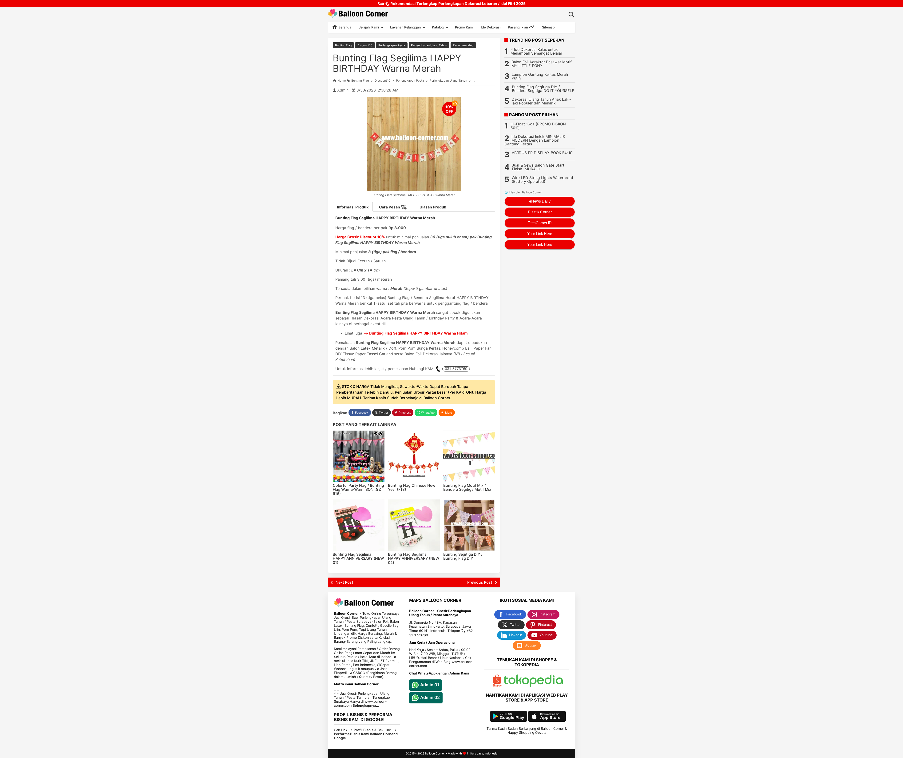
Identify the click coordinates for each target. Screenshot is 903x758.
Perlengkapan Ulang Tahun (429, 45)
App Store (550, 717)
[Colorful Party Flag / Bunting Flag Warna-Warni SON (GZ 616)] (358, 456)
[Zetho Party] (497, 686)
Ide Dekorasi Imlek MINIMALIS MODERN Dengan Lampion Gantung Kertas (534, 140)
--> (415, 333)
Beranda (344, 27)
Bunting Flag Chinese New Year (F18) (411, 487)
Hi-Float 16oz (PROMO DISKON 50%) (538, 126)
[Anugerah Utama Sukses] (533, 686)
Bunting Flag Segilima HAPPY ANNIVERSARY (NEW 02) (413, 558)
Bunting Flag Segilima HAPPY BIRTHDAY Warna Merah (397, 63)
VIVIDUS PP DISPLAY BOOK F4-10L (543, 152)
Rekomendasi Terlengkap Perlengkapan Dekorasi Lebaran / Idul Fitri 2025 (452, 3)
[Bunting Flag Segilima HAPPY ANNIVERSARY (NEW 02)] (414, 525)
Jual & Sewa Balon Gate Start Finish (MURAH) (538, 167)
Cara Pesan (390, 207)
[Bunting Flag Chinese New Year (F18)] (414, 456)
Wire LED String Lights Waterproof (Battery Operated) (542, 179)
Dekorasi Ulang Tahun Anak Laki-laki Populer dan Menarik (541, 101)
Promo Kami (464, 27)
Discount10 (364, 45)
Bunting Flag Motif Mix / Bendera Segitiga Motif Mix (467, 487)
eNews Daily (540, 201)
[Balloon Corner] (358, 14)
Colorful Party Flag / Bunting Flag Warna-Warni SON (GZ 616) (358, 489)
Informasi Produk (352, 207)
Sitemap (548, 27)
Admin (343, 90)
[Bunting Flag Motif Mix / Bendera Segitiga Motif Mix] (469, 456)
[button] (447, 412)
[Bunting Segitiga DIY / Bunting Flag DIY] (469, 525)
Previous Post (479, 582)
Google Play (512, 717)
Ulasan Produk (433, 207)
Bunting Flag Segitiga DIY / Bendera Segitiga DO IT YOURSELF (543, 88)
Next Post (344, 582)
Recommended (463, 45)
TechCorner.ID (540, 223)
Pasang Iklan (518, 27)
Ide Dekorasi (490, 27)
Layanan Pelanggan (405, 27)
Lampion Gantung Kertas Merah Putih (540, 76)
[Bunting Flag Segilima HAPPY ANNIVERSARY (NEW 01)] (358, 525)
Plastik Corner (540, 212)
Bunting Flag (343, 45)
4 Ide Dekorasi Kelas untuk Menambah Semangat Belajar (536, 51)
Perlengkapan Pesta (391, 45)
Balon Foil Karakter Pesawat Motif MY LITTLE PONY (541, 64)
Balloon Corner (435, 753)
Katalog (438, 27)
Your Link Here (539, 234)
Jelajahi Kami (369, 27)
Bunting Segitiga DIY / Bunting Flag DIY (463, 556)
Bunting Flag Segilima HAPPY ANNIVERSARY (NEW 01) (358, 558)
